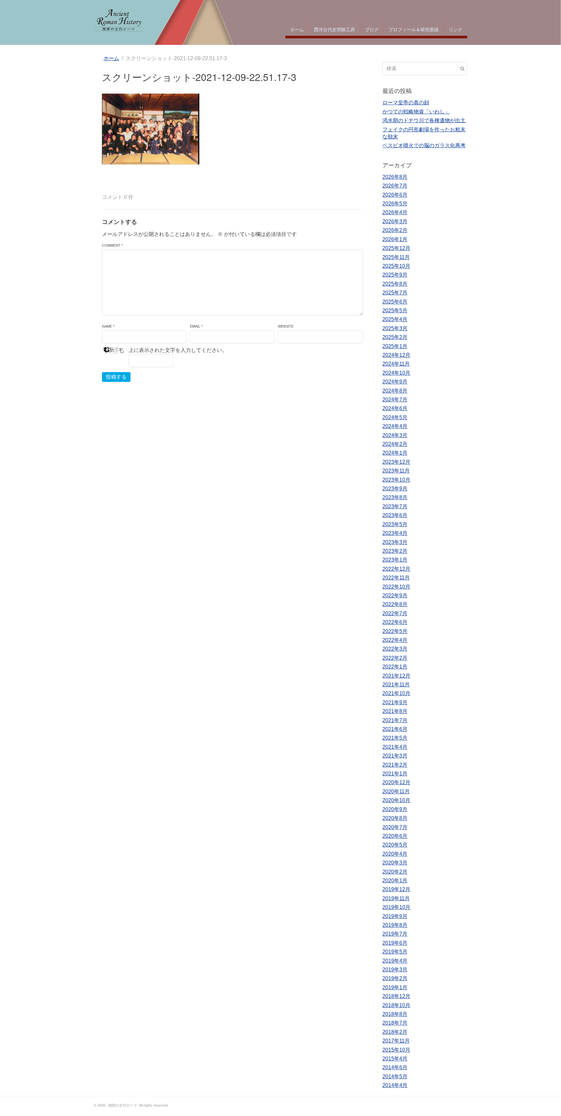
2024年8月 (394, 391)
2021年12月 (396, 676)
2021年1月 (394, 773)
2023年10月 (396, 480)
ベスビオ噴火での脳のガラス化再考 (424, 145)
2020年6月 (394, 836)
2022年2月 (394, 658)
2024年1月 (394, 453)
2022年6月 (394, 622)
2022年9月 (394, 595)
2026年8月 (394, 177)
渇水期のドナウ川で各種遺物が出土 (424, 120)
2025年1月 (394, 346)
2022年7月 (394, 613)
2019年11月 (396, 898)
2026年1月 (394, 239)
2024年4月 (394, 426)
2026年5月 (394, 203)
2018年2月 (394, 1032)
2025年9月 (394, 275)
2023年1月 (394, 560)
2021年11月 (396, 684)
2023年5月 (394, 524)
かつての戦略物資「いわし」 (416, 111)
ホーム (297, 29)
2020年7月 (394, 827)
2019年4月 (394, 961)
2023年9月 (394, 488)
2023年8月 (394, 497)
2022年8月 (394, 604)
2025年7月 (394, 292)
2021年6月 (394, 729)
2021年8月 (394, 711)
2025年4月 (394, 319)
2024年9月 (394, 381)
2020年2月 (394, 872)
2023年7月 (394, 506)
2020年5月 (394, 845)
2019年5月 (394, 951)
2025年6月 (394, 302)
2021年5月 (394, 738)
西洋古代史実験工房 (334, 29)
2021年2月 (394, 765)
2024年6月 (394, 408)
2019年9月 (394, 916)
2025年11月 (396, 257)
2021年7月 (394, 720)
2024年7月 (394, 399)
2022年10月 (396, 587)
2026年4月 (394, 212)
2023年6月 (394, 515)
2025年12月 (396, 248)
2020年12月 (396, 782)
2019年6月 (394, 943)
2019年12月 (396, 889)
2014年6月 (394, 1067)
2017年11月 (396, 1041)
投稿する (116, 377)
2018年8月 (394, 1014)
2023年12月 (396, 462)
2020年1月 (394, 880)
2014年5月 (394, 1076)
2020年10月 (396, 800)
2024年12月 (396, 355)
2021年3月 (394, 756)
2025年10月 (396, 266)
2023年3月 (394, 542)
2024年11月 (396, 364)
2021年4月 (394, 747)
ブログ (372, 29)
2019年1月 (394, 987)
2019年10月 (396, 907)
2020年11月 (396, 791)
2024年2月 (394, 444)
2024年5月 (394, 417)
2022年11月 (396, 577)
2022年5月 (394, 631)
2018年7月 (394, 1023)
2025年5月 (394, 310)
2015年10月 (396, 1050)
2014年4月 (394, 1085)
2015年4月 (394, 1058)
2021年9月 (394, 702)
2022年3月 (394, 649)
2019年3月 (394, 969)
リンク (455, 29)
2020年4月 (394, 854)
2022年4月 (394, 640)
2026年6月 (394, 195)
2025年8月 (394, 284)
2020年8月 (394, 818)
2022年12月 (396, 569)
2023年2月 (394, 551)
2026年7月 (394, 185)
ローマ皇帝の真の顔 (405, 102)
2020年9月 (394, 809)
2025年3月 (394, 328)
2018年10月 (396, 1005)
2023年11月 (396, 471)
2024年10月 (396, 373)
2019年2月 (394, 978)
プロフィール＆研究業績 (414, 29)
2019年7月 (394, 934)
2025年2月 (394, 337)
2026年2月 (394, 230)
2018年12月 (396, 996)
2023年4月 (394, 533)
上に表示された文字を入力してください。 (178, 350)
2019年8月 (394, 925)
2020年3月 (394, 862)
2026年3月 (394, 221)
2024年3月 (394, 435)
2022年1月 (394, 666)
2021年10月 (396, 693)
